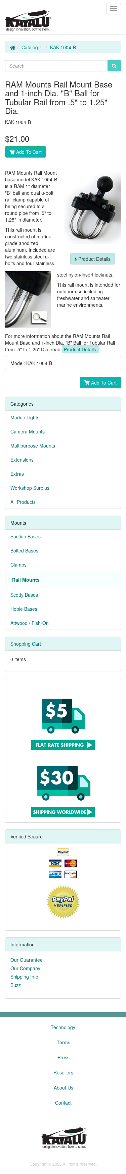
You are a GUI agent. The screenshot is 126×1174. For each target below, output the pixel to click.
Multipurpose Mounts (32, 445)
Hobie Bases (23, 608)
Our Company (25, 968)
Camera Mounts (27, 431)
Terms (63, 1042)
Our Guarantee (26, 959)
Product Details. (80, 349)
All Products (23, 501)
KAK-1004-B (63, 47)
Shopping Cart (25, 643)
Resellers (63, 1072)
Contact (63, 1102)
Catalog (30, 47)
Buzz (15, 985)
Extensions (22, 459)
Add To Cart (28, 152)
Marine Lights (24, 417)
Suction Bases (25, 536)
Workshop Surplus (29, 487)
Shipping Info (24, 976)
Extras (17, 473)
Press (63, 1057)
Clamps (18, 564)
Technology (63, 1027)
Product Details (94, 258)
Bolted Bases (24, 550)
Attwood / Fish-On (29, 623)
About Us (63, 1087)
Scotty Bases (24, 594)
